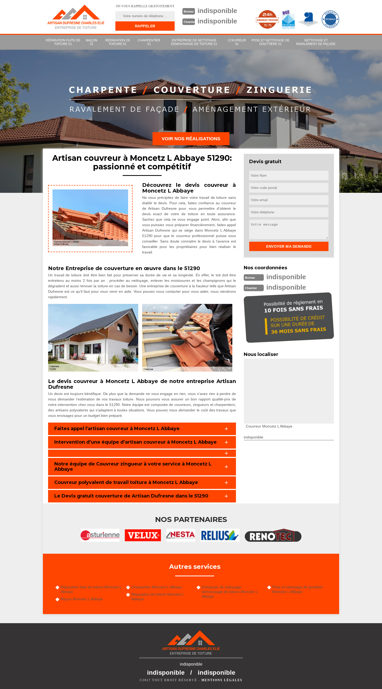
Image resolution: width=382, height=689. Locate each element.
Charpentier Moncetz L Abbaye (156, 587)
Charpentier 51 (149, 42)
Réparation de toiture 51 (117, 42)
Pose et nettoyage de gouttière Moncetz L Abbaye (297, 589)
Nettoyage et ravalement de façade (315, 42)
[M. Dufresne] (76, 17)
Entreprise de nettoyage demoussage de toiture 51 (194, 42)
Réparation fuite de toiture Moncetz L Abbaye (91, 589)
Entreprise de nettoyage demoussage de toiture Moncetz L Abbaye (230, 591)
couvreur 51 (237, 42)
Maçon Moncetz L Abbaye (82, 599)
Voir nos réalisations (191, 138)
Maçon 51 (91, 42)
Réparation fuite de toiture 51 (63, 42)
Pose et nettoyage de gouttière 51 (270, 42)
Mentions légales (221, 680)
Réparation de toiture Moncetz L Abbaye (157, 596)
